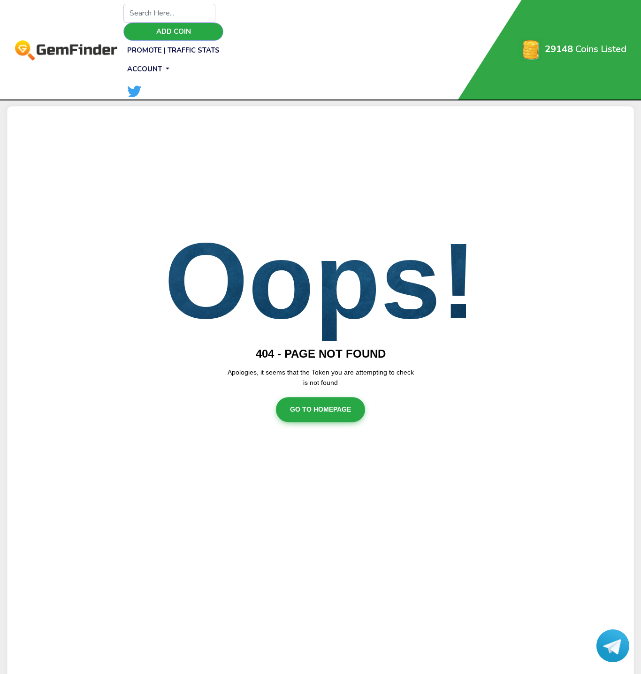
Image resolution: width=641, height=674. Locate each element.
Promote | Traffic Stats (173, 50)
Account (145, 69)
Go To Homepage (320, 410)
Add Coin (173, 31)
